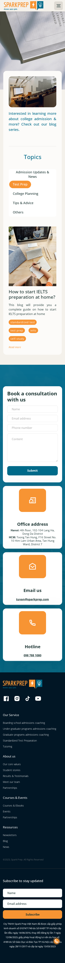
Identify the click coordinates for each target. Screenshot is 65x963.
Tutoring (7, 746)
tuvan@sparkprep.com (32, 599)
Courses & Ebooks (13, 805)
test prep (16, 330)
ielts (33, 330)
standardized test (22, 322)
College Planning (25, 193)
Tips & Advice (23, 203)
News (6, 847)
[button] (58, 5)
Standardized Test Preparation (20, 740)
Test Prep (20, 184)
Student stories (11, 770)
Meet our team (11, 782)
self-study (17, 338)
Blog (5, 841)
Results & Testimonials (16, 776)
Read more (15, 347)
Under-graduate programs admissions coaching (29, 728)
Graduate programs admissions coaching (26, 734)
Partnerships (10, 787)
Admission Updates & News (32, 173)
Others (18, 212)
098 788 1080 (32, 655)
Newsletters (10, 835)
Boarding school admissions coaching (24, 722)
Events (6, 811)
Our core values (12, 764)
